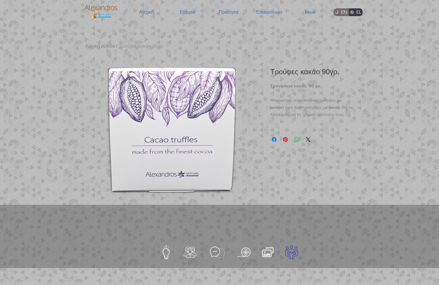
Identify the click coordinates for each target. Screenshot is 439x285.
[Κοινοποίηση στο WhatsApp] (296, 139)
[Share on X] (308, 139)
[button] (187, 12)
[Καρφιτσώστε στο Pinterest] (285, 139)
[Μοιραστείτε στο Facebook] (274, 139)
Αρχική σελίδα (100, 46)
